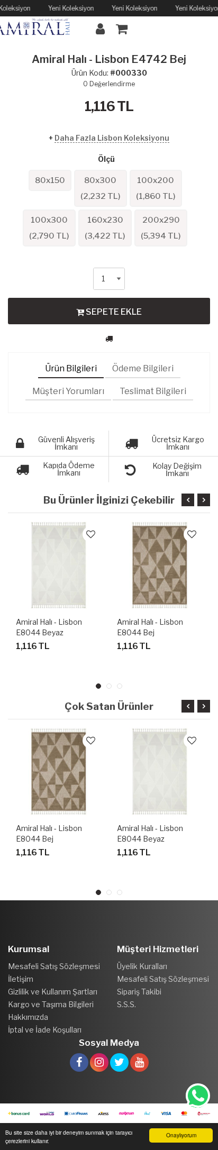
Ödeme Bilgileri (143, 368)
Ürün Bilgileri (71, 368)
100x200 (156, 188)
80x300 (100, 188)
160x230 (105, 228)
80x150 (50, 180)
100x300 (49, 228)
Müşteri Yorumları (68, 391)
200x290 (161, 228)
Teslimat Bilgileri (153, 391)
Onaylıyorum (181, 1135)
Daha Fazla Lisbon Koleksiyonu (111, 137)
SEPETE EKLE (113, 312)
